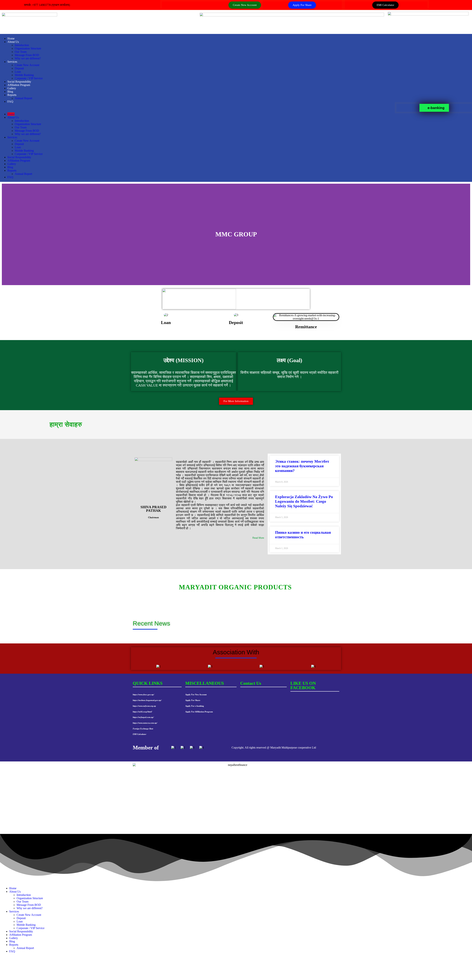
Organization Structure (28, 48)
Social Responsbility (19, 81)
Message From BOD (27, 55)
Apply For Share (192, 700)
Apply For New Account (196, 694)
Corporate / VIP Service (29, 78)
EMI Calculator (139, 734)
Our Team (21, 51)
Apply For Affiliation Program (199, 712)
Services (12, 61)
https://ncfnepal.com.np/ (143, 717)
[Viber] (236, 971)
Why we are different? (28, 58)
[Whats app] (236, 968)
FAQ (10, 101)
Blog (10, 91)
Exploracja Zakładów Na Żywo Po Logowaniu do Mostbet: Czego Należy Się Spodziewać (304, 501)
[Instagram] (236, 964)
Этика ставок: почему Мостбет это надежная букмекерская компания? (302, 466)
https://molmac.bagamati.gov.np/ (147, 700)
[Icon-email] (464, 4)
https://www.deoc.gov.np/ (143, 694)
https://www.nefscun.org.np (144, 706)
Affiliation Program (18, 84)
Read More (258, 537)
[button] (198, 108)
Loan (18, 71)
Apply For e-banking (194, 706)
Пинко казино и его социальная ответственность (303, 534)
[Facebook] (453, 4)
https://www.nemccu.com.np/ (145, 723)
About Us (13, 41)
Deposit (19, 68)
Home (11, 38)
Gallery (11, 88)
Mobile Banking (24, 75)
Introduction (22, 45)
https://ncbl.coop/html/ (142, 712)
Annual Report (23, 98)
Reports (11, 94)
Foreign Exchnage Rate (143, 729)
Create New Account (27, 65)
